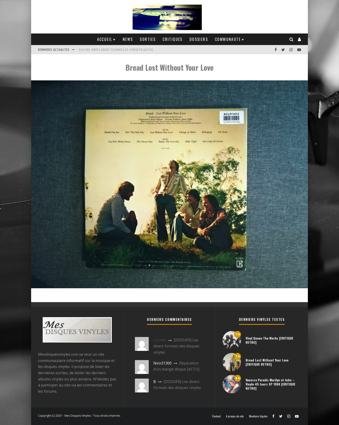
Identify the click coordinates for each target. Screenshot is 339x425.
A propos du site (235, 416)
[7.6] (232, 370)
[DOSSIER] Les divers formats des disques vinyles (176, 346)
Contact (216, 416)
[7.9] (232, 348)
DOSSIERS (199, 39)
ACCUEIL (104, 39)
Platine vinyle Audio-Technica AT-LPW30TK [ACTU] (116, 50)
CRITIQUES (173, 39)
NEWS (128, 39)
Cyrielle (159, 340)
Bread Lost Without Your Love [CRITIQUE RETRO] (267, 362)
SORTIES (148, 39)
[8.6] (232, 392)
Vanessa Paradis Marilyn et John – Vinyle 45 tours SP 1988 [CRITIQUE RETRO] (270, 384)
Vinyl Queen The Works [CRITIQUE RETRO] (269, 340)
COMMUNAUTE (228, 39)
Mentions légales (258, 416)
